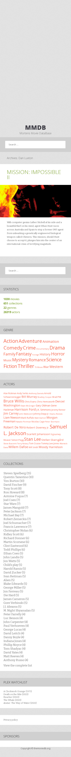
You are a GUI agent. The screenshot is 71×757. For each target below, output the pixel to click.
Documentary (42, 349)
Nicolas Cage (38, 421)
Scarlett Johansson (38, 434)
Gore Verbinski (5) (15, 603)
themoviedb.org (42, 748)
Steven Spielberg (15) (17, 473)
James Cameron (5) (16, 599)
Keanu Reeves (56, 414)
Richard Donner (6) (16, 538)
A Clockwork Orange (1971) (17, 691)
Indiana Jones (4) (14, 641)
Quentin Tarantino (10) (18, 477)
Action (10, 340)
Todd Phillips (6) (14, 549)
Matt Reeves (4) (13, 656)
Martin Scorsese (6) (16, 542)
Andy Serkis (22, 393)
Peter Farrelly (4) (14, 614)
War (46, 367)
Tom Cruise (35, 443)
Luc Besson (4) (13, 618)
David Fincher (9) (14, 484)
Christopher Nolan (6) (18, 530)
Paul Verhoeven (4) (16, 625)
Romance (37, 360)
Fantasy (24, 354)
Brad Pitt (56, 396)
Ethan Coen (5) (13, 553)
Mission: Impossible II (34, 174)
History (45, 354)
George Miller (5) (14, 587)
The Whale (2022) (12, 700)
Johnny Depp (40, 413)
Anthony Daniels (36, 393)
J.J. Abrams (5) (12, 606)
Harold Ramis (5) (14, 568)
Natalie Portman (23, 421)
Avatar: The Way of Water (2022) (20, 703)
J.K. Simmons (43, 409)
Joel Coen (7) (11, 500)
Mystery (20, 360)
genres (9, 308)
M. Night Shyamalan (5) (19, 610)
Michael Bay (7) (13, 515)
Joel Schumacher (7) (17, 523)
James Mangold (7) (15, 507)
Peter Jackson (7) (14, 511)
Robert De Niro (14, 427)
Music (7, 360)
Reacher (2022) (11, 697)
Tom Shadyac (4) (14, 648)
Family (9, 354)
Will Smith (33, 447)
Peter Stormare (52, 421)
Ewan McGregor (28, 406)
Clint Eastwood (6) (15, 545)
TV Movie (39, 367)
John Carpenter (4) (15, 622)
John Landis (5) (13, 557)
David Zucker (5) (14, 572)
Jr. (48, 413)
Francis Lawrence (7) (17, 526)
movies (11, 299)
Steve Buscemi (10, 443)
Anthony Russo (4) (15, 660)
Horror (58, 354)
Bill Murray (29, 397)
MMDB (35, 127)
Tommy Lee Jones (50, 443)
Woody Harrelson (51, 447)
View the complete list (17, 665)
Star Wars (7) (11, 503)
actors (11, 312)
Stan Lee (32, 439)
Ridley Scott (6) (13, 534)
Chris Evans (30, 401)
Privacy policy (10, 719)
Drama (57, 347)
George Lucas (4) (14, 629)
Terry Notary (22, 443)
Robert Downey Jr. (37, 427)
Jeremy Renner (58, 409)
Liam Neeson (12, 417)
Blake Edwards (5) (15, 583)
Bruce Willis (13, 400)
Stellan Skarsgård (52, 439)
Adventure (30, 341)
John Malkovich (26, 414)
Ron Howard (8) (13, 492)
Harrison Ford (25, 409)
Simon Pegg (17, 439)
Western (56, 366)
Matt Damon (40, 418)
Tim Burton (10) (13, 481)
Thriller (26, 366)
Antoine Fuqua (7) (15, 496)
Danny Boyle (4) (13, 637)
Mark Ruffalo (27, 417)
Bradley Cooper (45, 397)
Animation (51, 341)
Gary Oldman (43, 405)
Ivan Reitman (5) (14, 576)
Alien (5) (8, 580)
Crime (29, 348)
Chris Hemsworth (46, 401)
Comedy (12, 347)
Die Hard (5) (11, 595)
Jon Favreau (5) (13, 591)
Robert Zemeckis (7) (17, 519)
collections (12, 303)
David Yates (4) (13, 652)
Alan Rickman (9, 393)
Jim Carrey (11, 413)
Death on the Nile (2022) (15, 694)
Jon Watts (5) (11, 561)
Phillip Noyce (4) (14, 645)
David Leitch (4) (13, 633)
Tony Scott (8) (12, 488)
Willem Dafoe (18, 447)
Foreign (35, 355)
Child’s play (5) (12, 565)
